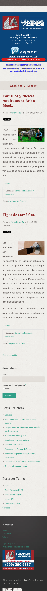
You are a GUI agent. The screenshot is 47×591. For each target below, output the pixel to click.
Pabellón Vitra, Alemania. (14, 444)
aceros (9, 499)
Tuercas (23, 201)
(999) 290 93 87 (28, 52)
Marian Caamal (16, 113)
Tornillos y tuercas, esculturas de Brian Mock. (19, 100)
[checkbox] (23, 389)
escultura (12, 201)
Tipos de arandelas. (19, 214)
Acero (10, 485)
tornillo (22, 343)
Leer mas (6, 183)
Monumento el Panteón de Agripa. (18, 449)
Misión (5, 530)
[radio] (23, 389)
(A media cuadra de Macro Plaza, (23, 40)
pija (18, 201)
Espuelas (8, 415)
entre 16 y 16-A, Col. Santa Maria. (23, 37)
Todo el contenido (10, 355)
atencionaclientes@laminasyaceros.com (23, 65)
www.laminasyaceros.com (23, 56)
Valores (5, 537)
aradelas (11, 343)
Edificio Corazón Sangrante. (16, 435)
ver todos (6, 508)
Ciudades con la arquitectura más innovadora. (22, 461)
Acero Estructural (14, 490)
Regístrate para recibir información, (16, 545)
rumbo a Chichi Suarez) (23, 43)
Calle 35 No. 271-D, (23, 35)
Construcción (12, 503)
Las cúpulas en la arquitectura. (17, 440)
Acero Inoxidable (13, 494)
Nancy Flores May (18, 222)
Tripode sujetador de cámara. (16, 466)
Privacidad (7, 534)
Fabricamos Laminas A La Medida (23, 59)
